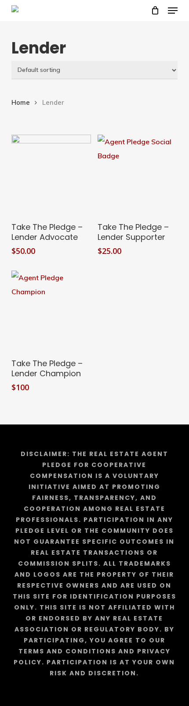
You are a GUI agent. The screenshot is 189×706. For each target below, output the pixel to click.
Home (20, 102)
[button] (173, 10)
